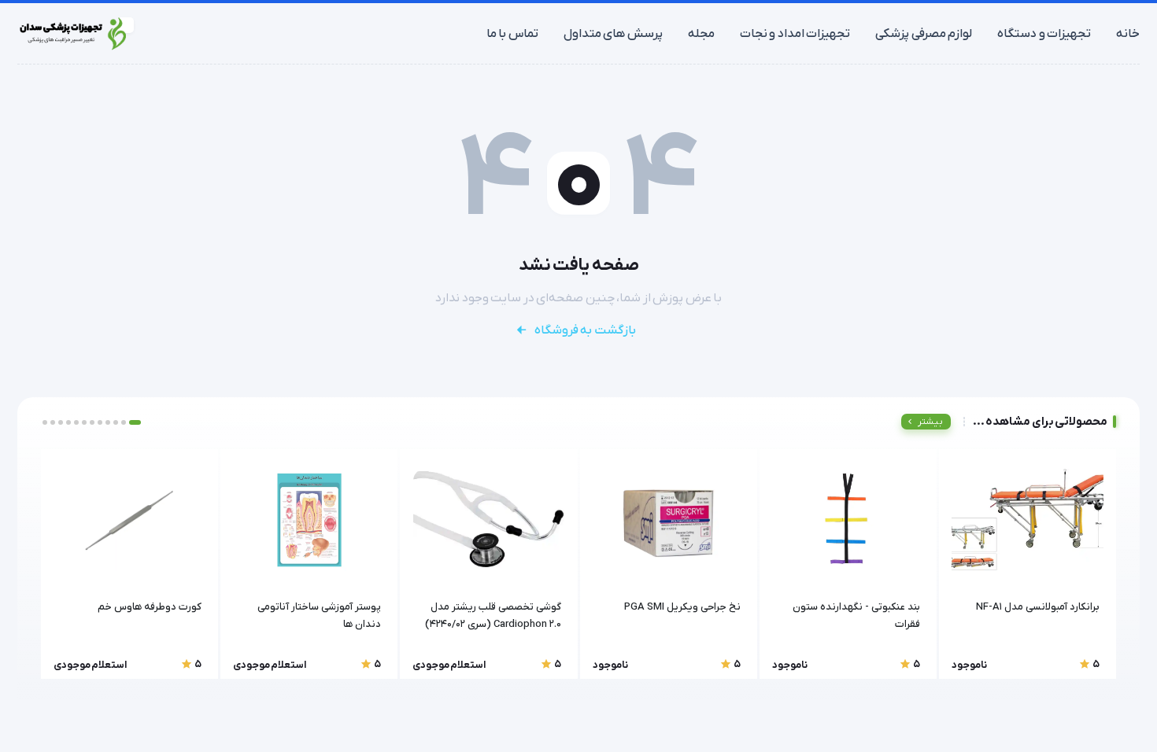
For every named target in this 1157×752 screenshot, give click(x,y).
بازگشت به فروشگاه (585, 330)
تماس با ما (512, 34)
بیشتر (930, 421)
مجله (701, 34)
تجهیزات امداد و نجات (795, 34)
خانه (1128, 34)
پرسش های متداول (613, 34)
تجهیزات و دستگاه (1044, 34)
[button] (135, 422)
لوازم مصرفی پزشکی (923, 34)
